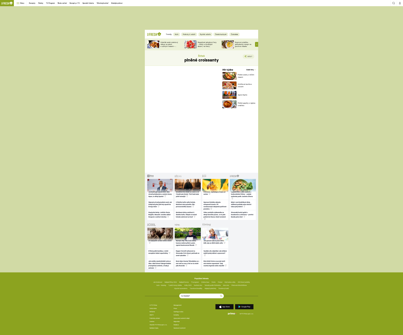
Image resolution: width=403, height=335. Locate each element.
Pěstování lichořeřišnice (239, 285)
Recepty (32, 3)
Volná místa (153, 308)
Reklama (152, 311)
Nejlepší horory (184, 282)
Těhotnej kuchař (103, 3)
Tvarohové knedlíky (196, 288)
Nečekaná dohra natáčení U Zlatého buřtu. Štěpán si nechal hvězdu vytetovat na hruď (186, 215)
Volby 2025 (188, 285)
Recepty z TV (75, 3)
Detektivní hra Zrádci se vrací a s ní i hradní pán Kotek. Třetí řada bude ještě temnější (187, 194)
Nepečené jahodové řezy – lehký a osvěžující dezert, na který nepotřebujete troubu (207, 45)
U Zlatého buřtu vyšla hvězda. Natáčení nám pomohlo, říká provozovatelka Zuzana (186, 204)
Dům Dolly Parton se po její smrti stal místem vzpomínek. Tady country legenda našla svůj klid (214, 263)
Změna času (205, 282)
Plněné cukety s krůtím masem (246, 76)
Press (175, 308)
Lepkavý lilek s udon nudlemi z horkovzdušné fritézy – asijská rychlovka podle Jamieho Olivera (242, 194)
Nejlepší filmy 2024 (171, 282)
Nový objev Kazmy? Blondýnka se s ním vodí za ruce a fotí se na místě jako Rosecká (187, 263)
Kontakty (176, 315)
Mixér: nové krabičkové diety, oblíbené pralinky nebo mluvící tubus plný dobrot (241, 204)
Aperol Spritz (242, 95)
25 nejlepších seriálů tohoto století (160, 241)
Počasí (220, 282)
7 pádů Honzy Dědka (175, 285)
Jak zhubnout (157, 282)
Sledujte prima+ (117, 3)
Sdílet (249, 57)
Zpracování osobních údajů (182, 318)
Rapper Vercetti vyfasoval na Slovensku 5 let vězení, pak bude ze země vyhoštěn (187, 253)
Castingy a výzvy (178, 311)
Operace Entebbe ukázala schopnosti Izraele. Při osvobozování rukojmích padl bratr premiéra (214, 205)
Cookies (152, 321)
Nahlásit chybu (154, 328)
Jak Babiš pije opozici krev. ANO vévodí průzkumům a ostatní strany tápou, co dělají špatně (160, 194)
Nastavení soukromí (179, 328)
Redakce (176, 325)
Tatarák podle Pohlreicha (213, 285)
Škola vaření (62, 3)
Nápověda (177, 321)
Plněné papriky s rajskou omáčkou (246, 104)
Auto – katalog (161, 285)
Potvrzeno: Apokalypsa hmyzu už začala (214, 193)
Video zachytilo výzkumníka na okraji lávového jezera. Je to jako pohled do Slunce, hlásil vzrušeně (214, 215)
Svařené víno (198, 285)
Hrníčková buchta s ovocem (245, 85)
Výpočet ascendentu (180, 288)
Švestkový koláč (224, 288)
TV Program (50, 3)
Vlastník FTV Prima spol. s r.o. (158, 325)
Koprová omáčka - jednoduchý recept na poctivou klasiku (243, 44)
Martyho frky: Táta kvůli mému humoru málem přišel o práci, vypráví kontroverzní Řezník (186, 243)
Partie (213, 282)
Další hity (250, 70)
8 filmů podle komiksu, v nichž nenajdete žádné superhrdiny (158, 252)
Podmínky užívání (155, 318)
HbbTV (152, 315)
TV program (195, 282)
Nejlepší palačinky (210, 288)
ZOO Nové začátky (244, 282)
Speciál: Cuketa (88, 3)
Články (40, 3)
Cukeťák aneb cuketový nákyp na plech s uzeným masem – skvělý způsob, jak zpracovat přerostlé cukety (169, 47)
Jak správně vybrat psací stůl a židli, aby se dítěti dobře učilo (213, 242)
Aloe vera (226, 285)
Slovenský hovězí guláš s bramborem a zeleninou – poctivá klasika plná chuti (242, 215)
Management (177, 305)
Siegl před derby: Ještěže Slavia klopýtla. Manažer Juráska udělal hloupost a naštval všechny (159, 215)
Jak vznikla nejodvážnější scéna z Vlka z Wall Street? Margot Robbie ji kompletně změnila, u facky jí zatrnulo (159, 264)
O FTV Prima (153, 305)
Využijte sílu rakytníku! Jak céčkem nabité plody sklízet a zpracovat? (215, 252)
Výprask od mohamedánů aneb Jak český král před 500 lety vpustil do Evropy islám (160, 204)
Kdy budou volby (230, 282)
